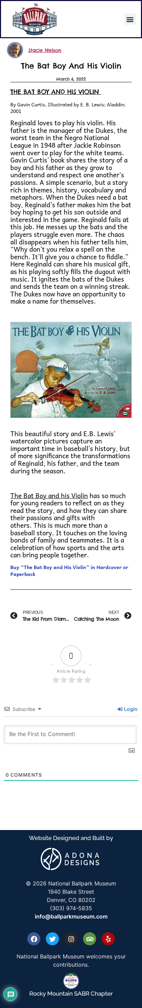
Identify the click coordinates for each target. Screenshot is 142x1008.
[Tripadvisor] (89, 938)
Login (130, 709)
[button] (130, 19)
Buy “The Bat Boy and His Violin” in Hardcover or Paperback (69, 570)
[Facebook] (33, 938)
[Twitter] (52, 938)
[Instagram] (71, 938)
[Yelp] (108, 938)
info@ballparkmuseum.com (71, 916)
